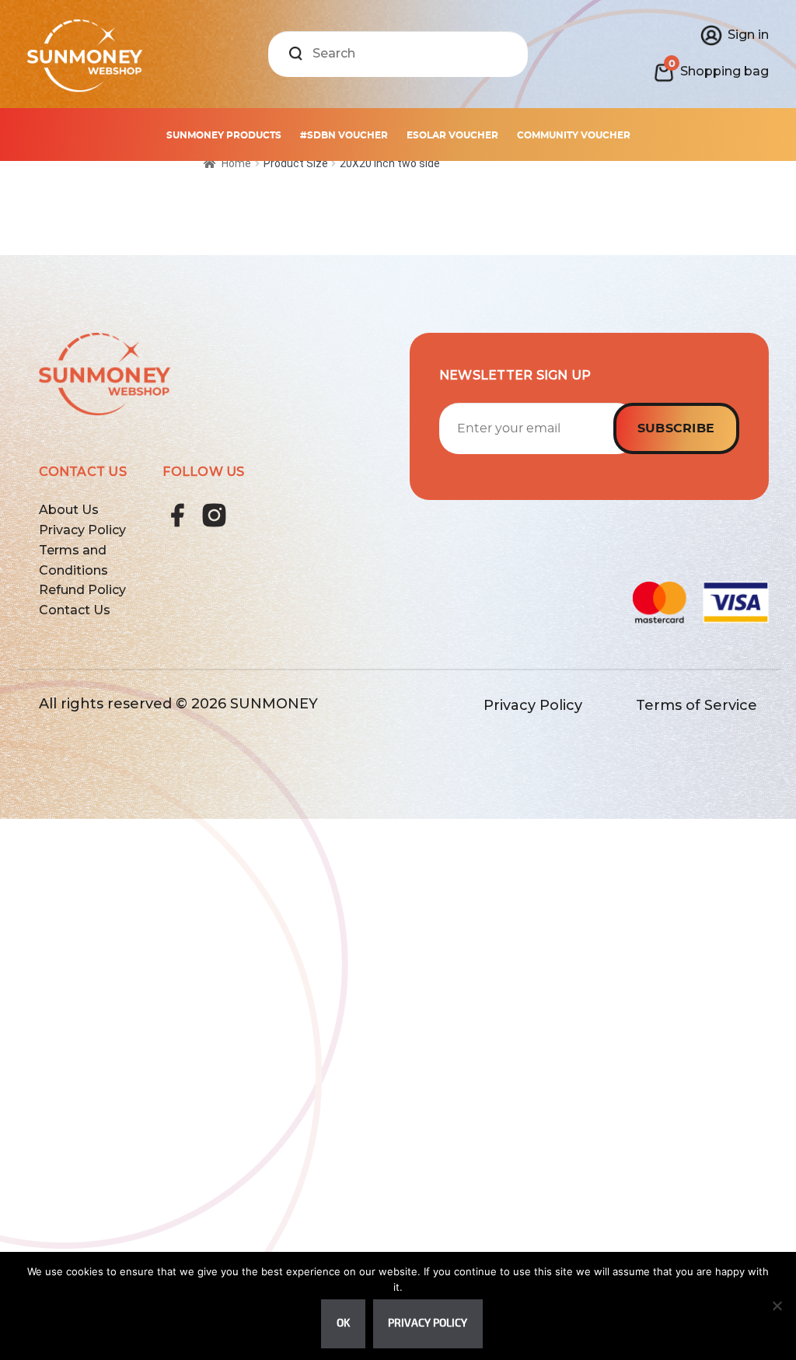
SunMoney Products (223, 135)
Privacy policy (427, 1323)
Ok (343, 1323)
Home (236, 163)
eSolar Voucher (452, 135)
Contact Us (74, 610)
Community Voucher (573, 135)
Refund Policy (82, 589)
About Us (69, 509)
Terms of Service (696, 705)
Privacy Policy (82, 530)
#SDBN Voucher (344, 135)
